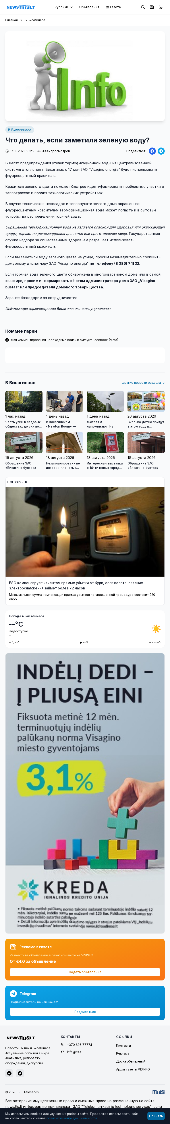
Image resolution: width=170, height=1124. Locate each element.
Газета (115, 7)
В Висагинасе (35, 20)
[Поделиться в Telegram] (161, 151)
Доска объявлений (130, 1061)
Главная (11, 20)
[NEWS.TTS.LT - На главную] (20, 7)
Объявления (89, 7)
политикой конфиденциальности (71, 1118)
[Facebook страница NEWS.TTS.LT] (20, 1073)
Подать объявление (85, 972)
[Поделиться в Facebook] (152, 151)
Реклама (122, 1053)
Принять (156, 1116)
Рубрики (61, 7)
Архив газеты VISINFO (133, 1069)
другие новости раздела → (143, 382)
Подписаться (85, 1012)
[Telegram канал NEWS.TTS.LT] (9, 1073)
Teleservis (31, 1092)
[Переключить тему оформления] (161, 7)
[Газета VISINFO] (152, 7)
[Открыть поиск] (143, 7)
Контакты (123, 1045)
